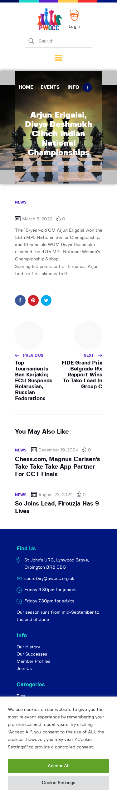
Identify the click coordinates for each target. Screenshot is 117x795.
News (21, 202)
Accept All (59, 766)
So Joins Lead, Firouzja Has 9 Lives (57, 507)
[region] (58, 746)
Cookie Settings (58, 783)
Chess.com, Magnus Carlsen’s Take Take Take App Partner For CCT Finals (57, 467)
